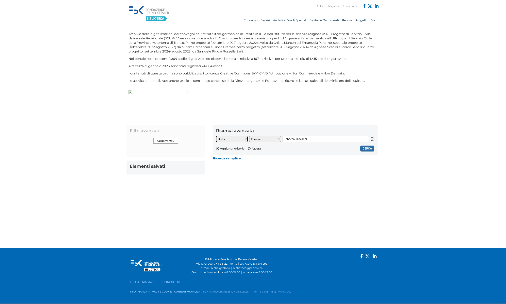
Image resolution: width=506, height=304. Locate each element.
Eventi (375, 20)
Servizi (265, 20)
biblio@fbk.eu (220, 268)
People (347, 20)
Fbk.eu (321, 6)
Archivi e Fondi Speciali (290, 20)
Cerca (367, 148)
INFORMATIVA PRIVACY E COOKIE (150, 291)
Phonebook (350, 6)
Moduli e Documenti (324, 20)
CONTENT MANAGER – (188, 291)
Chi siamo (251, 20)
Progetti (361, 20)
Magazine (334, 6)
